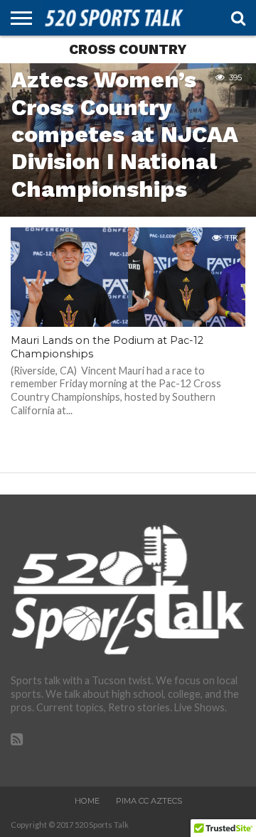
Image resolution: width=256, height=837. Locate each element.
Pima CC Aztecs (149, 801)
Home (87, 801)
